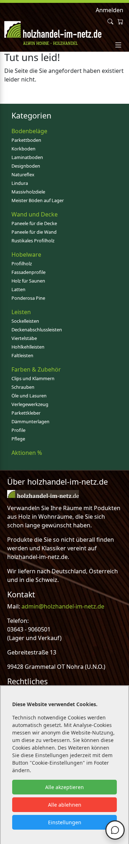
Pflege (18, 438)
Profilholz (21, 263)
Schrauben (22, 387)
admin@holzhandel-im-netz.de (63, 606)
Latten (18, 289)
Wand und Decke (34, 214)
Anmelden (109, 10)
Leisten (21, 312)
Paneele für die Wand (34, 232)
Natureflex (22, 174)
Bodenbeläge (29, 131)
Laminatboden (27, 157)
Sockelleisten (25, 321)
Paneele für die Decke (34, 223)
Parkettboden (26, 140)
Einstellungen (64, 822)
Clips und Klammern (32, 378)
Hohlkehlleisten (27, 347)
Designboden (25, 166)
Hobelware (26, 254)
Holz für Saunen (28, 281)
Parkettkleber (25, 413)
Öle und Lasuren (29, 395)
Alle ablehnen (64, 804)
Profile (18, 430)
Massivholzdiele (28, 191)
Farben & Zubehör (36, 369)
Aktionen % (26, 453)
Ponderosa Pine (28, 298)
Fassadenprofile (28, 272)
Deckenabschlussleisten (36, 329)
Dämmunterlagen (30, 421)
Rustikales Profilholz (32, 240)
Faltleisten (22, 355)
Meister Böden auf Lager (37, 200)
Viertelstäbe (24, 338)
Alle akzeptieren (64, 787)
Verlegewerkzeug (29, 404)
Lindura (19, 183)
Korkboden (23, 148)
